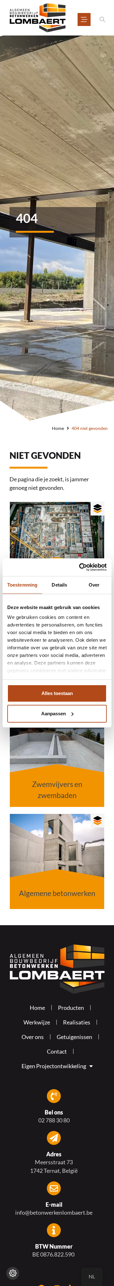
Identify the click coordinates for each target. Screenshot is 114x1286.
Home (58, 428)
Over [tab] (94, 585)
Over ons (33, 1036)
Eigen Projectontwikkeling (54, 1065)
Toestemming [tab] (22, 585)
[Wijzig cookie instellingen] (12, 1273)
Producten (71, 1007)
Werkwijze (36, 1022)
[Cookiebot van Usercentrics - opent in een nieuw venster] (80, 567)
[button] (102, 19)
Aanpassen (53, 713)
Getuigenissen (74, 1036)
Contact (57, 1051)
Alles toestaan (57, 693)
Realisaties (76, 1022)
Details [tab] (59, 585)
